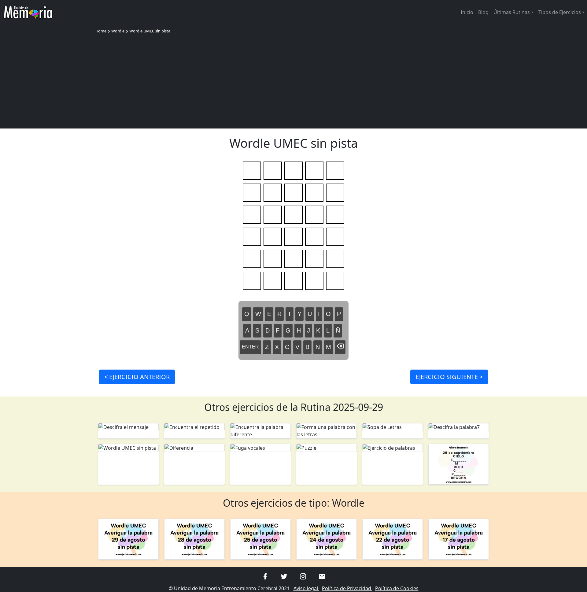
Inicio (467, 12)
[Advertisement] (293, 80)
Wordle (117, 31)
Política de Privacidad (347, 588)
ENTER (250, 346)
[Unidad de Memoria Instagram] (303, 576)
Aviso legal (306, 588)
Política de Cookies (397, 588)
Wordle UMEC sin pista (149, 31)
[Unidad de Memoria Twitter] (284, 576)
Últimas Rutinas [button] (511, 12)
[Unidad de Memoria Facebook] (265, 576)
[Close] (337, 12)
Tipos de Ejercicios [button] (559, 12)
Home (100, 31)
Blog (483, 12)
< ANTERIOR (137, 377)
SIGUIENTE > (449, 377)
